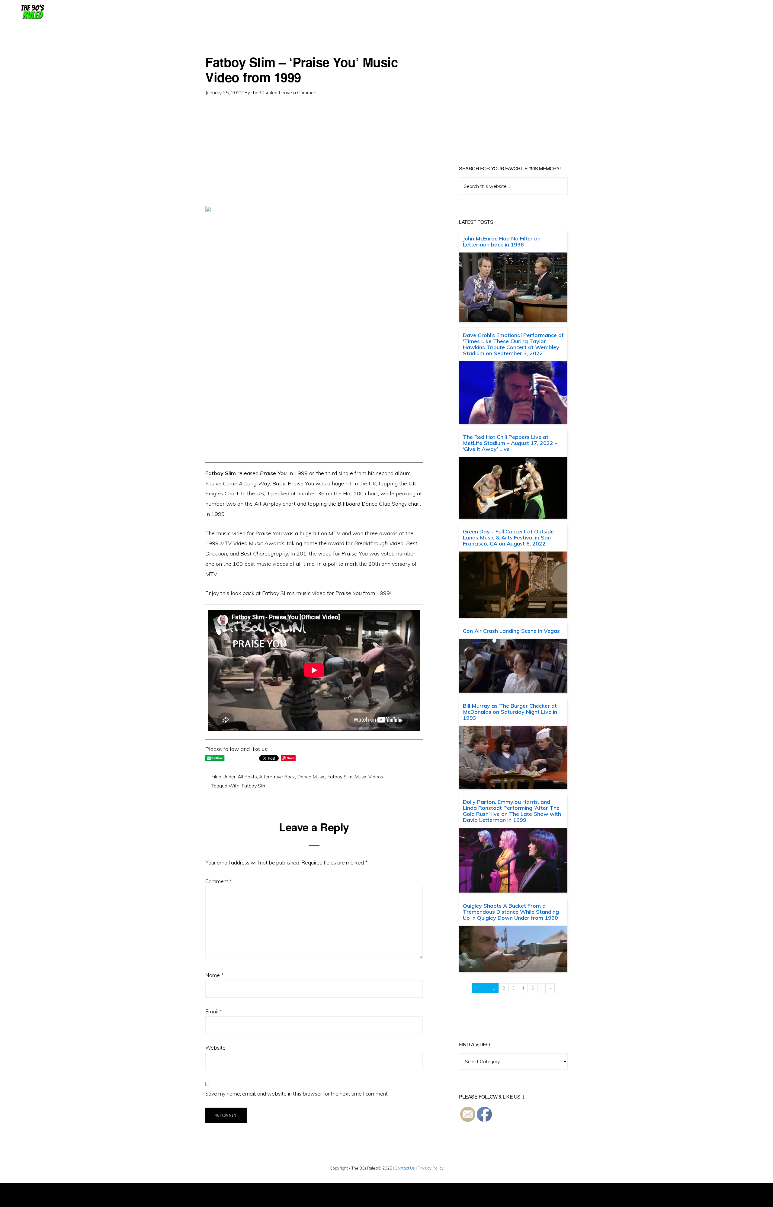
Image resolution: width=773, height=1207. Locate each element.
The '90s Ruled (32, 12)
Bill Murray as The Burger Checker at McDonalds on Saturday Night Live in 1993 (510, 711)
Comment (218, 881)
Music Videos (368, 777)
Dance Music (311, 777)
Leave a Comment (298, 92)
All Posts (247, 777)
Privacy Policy (431, 1168)
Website (215, 1047)
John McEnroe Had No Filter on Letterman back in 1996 (501, 241)
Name (214, 975)
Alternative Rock (277, 777)
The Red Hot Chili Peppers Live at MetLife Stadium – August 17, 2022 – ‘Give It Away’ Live (510, 442)
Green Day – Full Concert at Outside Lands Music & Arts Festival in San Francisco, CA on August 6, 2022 (508, 537)
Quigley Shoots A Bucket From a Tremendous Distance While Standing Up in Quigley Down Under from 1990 (511, 911)
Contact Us (405, 1168)
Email (213, 1011)
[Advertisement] (314, 163)
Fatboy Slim (339, 777)
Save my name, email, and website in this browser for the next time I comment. (297, 1093)
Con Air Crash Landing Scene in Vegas (511, 630)
